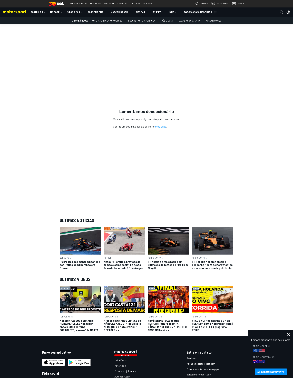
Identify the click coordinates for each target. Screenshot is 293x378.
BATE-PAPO (223, 3)
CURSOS (122, 3)
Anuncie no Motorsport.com (201, 363)
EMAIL (241, 3)
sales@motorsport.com (199, 374)
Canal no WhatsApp (189, 20)
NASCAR (140, 12)
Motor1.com (120, 365)
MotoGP (55, 12)
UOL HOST (95, 3)
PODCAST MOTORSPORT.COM (141, 20)
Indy (171, 12)
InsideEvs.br (120, 360)
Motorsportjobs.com (125, 371)
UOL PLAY (135, 3)
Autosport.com (122, 376)
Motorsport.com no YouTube (107, 20)
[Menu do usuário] (288, 12)
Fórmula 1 (37, 12)
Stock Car (73, 12)
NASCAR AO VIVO (213, 20)
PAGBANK (109, 3)
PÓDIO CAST (167, 20)
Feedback (192, 358)
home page (160, 126)
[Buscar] (281, 12)
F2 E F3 (157, 12)
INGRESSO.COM (78, 3)
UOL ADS (147, 3)
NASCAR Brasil (120, 12)
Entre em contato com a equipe (203, 369)
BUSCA (204, 3)
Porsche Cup (95, 12)
